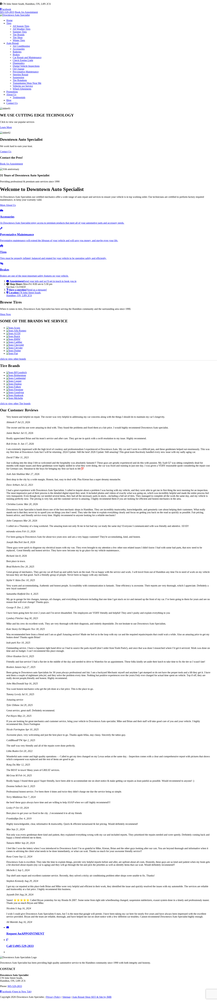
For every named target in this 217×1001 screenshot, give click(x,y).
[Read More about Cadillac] (14, 342)
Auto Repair (12, 43)
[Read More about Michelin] (14, 398)
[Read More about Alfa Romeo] (16, 330)
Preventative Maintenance (26, 71)
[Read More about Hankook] (14, 395)
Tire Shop (18, 37)
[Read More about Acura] (13, 327)
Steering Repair (20, 74)
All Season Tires (21, 26)
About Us (11, 94)
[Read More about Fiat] (12, 353)
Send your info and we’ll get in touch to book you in (43, 281)
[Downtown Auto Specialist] (15, 15)
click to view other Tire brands (15, 403)
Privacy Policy (53, 997)
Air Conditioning (21, 46)
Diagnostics (18, 63)
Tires (8, 23)
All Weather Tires (21, 29)
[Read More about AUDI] (13, 333)
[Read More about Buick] (13, 336)
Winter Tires (19, 40)
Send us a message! (28, 289)
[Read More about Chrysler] (14, 347)
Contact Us (12, 103)
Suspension (18, 77)
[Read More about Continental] (16, 378)
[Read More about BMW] (13, 339)
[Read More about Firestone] (14, 389)
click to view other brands (13, 358)
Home (9, 20)
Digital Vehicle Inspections (26, 66)
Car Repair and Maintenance (27, 57)
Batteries (17, 51)
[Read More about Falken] (13, 386)
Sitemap (66, 997)
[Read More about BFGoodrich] (16, 372)
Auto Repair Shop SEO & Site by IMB (92, 997)
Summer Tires (20, 31)
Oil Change (18, 69)
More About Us (8, 205)
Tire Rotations (20, 80)
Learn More (6, 127)
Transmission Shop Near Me (27, 83)
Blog (8, 100)
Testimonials (19, 97)
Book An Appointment (26, 12)
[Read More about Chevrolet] (15, 345)
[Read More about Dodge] (13, 350)
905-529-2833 (7, 12)
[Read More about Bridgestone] (16, 375)
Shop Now (5, 314)
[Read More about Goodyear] (15, 392)
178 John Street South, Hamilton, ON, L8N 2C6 (23, 294)
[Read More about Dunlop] (14, 384)
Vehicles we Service (23, 86)
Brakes (16, 54)
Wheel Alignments (22, 88)
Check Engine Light (23, 60)
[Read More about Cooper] (13, 381)
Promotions (12, 91)
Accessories (19, 49)
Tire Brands (18, 34)
